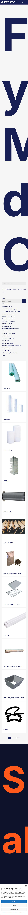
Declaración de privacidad (18, 912)
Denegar (14, 905)
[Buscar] (24, 301)
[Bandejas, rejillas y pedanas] (14, 589)
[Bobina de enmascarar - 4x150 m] (14, 651)
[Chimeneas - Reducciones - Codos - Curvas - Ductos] (14, 682)
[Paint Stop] (14, 373)
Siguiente (17, 738)
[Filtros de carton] (14, 527)
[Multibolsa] (14, 465)
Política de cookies (8, 912)
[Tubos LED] (14, 620)
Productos (8, 289)
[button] (26, 885)
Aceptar (14, 901)
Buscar (4, 298)
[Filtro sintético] (14, 435)
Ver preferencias (14, 909)
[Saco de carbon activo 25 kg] (14, 558)
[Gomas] (14, 714)
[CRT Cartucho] (14, 496)
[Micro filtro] (14, 404)
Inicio (3, 289)
